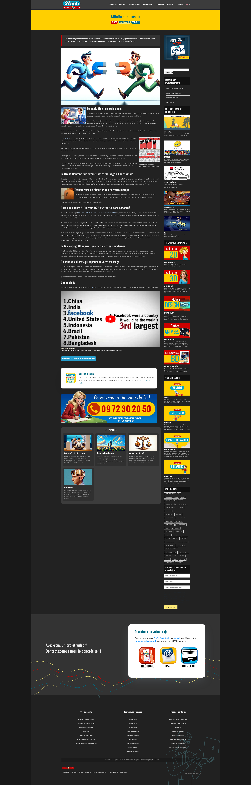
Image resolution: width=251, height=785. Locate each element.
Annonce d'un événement (86, 727)
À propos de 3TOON (109, 760)
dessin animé (169, 514)
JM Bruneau (177, 535)
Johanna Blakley (65, 138)
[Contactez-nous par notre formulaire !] (189, 657)
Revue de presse (120, 760)
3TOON (182, 497)
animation (168, 500)
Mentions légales (146, 760)
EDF (165, 233)
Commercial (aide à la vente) (86, 723)
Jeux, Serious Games (133, 751)
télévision (168, 556)
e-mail (177, 638)
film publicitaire (181, 524)
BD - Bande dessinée (133, 735)
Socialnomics (93, 287)
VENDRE (166, 397)
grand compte (175, 528)
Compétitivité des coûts (173, 93)
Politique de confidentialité (193, 773)
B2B (175, 500)
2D (178, 493)
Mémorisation (170, 102)
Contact (180, 4)
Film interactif (133, 739)
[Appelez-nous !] (109, 407)
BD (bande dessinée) (171, 504)
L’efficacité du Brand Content (175, 88)
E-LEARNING (168, 476)
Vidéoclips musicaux (178, 731)
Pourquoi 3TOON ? (134, 4)
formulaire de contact (145, 641)
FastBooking (169, 521)
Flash (167, 528)
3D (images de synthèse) (172, 497)
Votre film (122, 4)
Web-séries (178, 727)
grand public (169, 531)
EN (189, 4)
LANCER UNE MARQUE (171, 449)
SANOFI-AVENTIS (169, 207)
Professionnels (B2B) (171, 552)
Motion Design (133, 727)
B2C (180, 500)
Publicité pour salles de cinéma (178, 747)
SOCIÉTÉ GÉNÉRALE (170, 182)
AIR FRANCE (168, 132)
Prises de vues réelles (133, 731)
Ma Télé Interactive (182, 542)
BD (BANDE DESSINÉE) (171, 366)
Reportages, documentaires (178, 739)
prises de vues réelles (171, 549)
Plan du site (155, 760)
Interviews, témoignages (178, 743)
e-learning (178, 514)
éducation (178, 562)
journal (185, 535)
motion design (169, 545)
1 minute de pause (170, 493)
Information (86, 731)
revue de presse (184, 552)
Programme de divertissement (86, 739)
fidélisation (179, 521)
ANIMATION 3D (168, 286)
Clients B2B (160, 4)
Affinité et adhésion (172, 98)
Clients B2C (170, 4)
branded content (170, 507)
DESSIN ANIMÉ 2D (169, 262)
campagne (180, 507)
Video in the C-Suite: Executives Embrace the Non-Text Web (97, 213)
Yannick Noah (169, 562)
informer (168, 535)
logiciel (168, 538)
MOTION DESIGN (169, 313)
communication (178, 511)
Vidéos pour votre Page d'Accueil (178, 719)
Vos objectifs (112, 4)
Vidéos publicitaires (178, 735)
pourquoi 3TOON (181, 545)
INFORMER (167, 423)
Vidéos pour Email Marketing (178, 723)
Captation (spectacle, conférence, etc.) (86, 743)
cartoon (168, 511)
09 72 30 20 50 (161, 638)
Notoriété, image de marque (86, 719)
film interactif (169, 524)
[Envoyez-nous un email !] (168, 657)
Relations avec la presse (133, 760)
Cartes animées (132, 747)
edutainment (181, 518)
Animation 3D (133, 723)
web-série (182, 559)
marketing (183, 538)
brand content (183, 504)
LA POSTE (167, 157)
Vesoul (174, 559)
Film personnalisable (133, 743)
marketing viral (170, 542)
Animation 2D (133, 719)
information (179, 531)
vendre (167, 559)
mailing (175, 538)
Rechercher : (169, 67)
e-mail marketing (170, 518)
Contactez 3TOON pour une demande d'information (78, 358)
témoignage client (179, 556)
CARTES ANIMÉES (169, 339)
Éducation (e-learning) (86, 735)
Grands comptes (148, 4)
